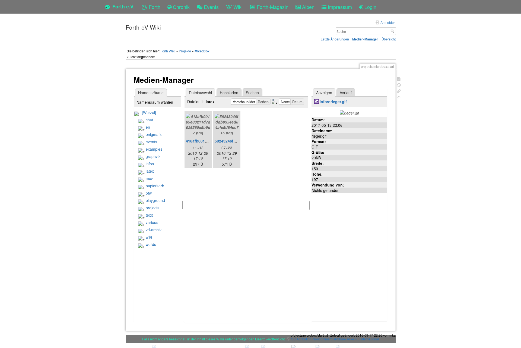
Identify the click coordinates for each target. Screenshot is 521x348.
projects (152, 207)
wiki (149, 237)
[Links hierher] (399, 90)
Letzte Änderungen (335, 39)
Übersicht (389, 39)
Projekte (185, 51)
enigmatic (154, 134)
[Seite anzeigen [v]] (399, 78)
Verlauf (346, 92)
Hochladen (229, 92)
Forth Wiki (167, 51)
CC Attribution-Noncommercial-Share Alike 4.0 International (335, 339)
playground (155, 200)
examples (154, 149)
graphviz (153, 156)
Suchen (252, 92)
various (152, 222)
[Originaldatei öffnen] (349, 112)
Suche (393, 31)
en (148, 127)
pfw (149, 193)
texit (149, 215)
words (151, 244)
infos (150, 163)
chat (149, 119)
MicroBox (202, 51)
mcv (149, 178)
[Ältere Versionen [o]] (399, 84)
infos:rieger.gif (333, 101)
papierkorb (155, 185)
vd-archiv (153, 229)
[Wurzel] (149, 112)
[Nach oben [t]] (399, 97)
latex (150, 171)
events (151, 141)
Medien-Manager (365, 39)
